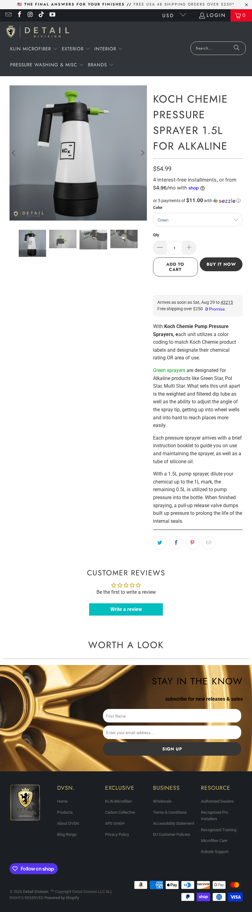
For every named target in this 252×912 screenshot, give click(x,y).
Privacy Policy (117, 834)
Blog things (67, 834)
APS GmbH (114, 823)
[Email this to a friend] (208, 543)
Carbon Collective (120, 812)
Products (65, 812)
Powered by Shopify (62, 897)
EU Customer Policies (171, 834)
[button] (34, 49)
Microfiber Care (214, 840)
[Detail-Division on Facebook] (19, 15)
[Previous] (14, 153)
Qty (156, 235)
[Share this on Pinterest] (192, 543)
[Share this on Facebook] (176, 543)
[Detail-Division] (37, 33)
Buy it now (221, 264)
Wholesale (162, 801)
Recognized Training (218, 830)
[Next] (142, 153)
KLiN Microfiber (118, 801)
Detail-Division (35, 891)
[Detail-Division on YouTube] (52, 15)
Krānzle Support (214, 851)
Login (216, 15)
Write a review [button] (126, 609)
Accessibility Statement (173, 823)
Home (62, 801)
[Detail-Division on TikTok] (41, 15)
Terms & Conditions (170, 812)
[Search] (236, 48)
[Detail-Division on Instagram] (30, 15)
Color (158, 207)
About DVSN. (68, 823)
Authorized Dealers (217, 801)
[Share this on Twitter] (160, 543)
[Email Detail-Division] (8, 15)
